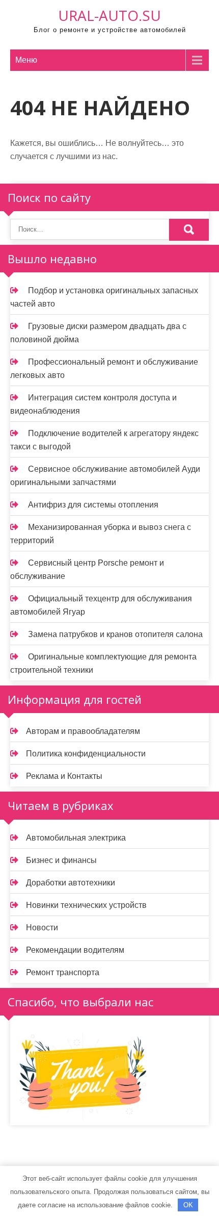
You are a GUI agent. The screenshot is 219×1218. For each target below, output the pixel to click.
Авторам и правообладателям (83, 731)
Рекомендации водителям (75, 950)
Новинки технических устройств (86, 905)
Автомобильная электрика (76, 837)
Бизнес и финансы (61, 860)
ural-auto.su (109, 15)
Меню (26, 60)
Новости (42, 927)
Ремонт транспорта (62, 972)
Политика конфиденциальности (86, 753)
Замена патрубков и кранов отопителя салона (115, 634)
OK (188, 1205)
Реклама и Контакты (64, 776)
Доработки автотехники (70, 882)
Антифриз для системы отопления (93, 504)
